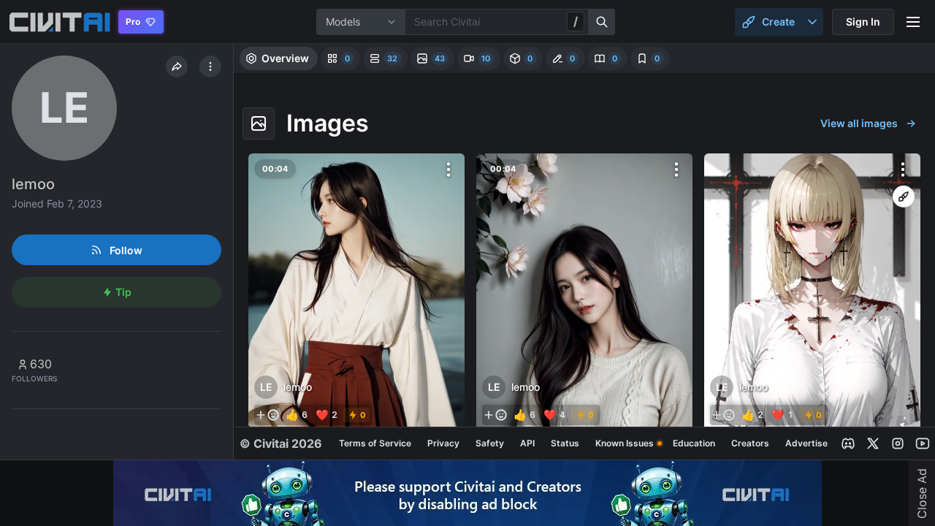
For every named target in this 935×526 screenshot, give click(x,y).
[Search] (602, 22)
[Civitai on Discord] (848, 443)
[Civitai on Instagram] (897, 443)
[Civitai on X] (872, 443)
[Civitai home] (59, 22)
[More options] (448, 169)
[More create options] (812, 22)
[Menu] (913, 22)
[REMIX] (904, 196)
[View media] (356, 292)
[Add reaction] (267, 415)
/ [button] (575, 21)
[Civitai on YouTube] (922, 443)
